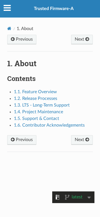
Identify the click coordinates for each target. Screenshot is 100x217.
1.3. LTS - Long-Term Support (42, 105)
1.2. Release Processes (35, 98)
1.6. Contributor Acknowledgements (49, 125)
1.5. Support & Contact (36, 118)
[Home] (9, 28)
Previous (24, 39)
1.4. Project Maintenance (38, 112)
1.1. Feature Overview (35, 92)
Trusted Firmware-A (54, 8)
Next (80, 39)
